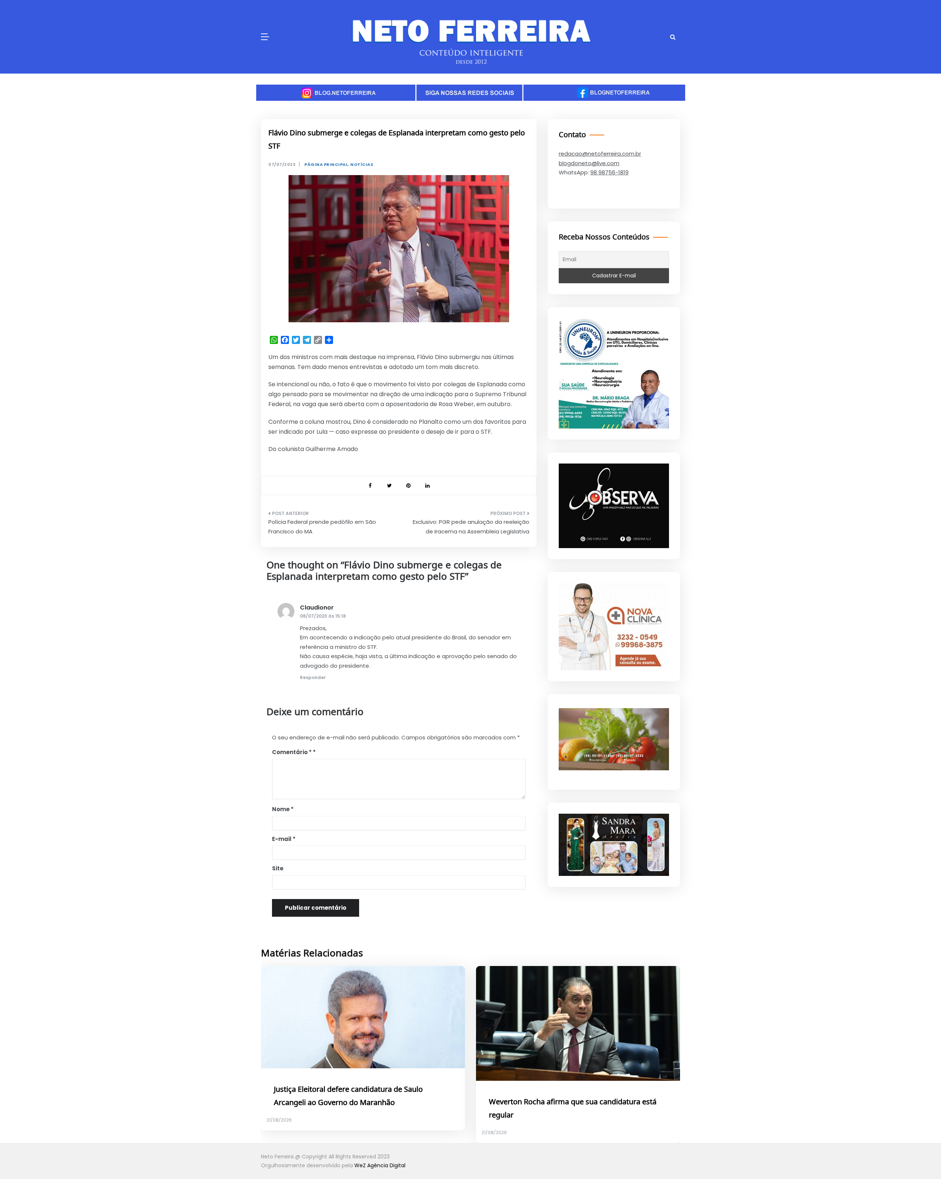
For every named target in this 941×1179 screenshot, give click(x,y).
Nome (283, 809)
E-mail (284, 839)
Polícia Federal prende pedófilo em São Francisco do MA (322, 526)
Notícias (361, 164)
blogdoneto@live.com (589, 163)
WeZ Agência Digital (379, 1165)
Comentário (292, 752)
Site (277, 868)
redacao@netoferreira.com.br (600, 153)
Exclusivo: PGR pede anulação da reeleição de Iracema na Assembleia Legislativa (471, 526)
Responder (313, 677)
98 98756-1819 (609, 172)
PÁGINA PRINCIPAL (326, 164)
